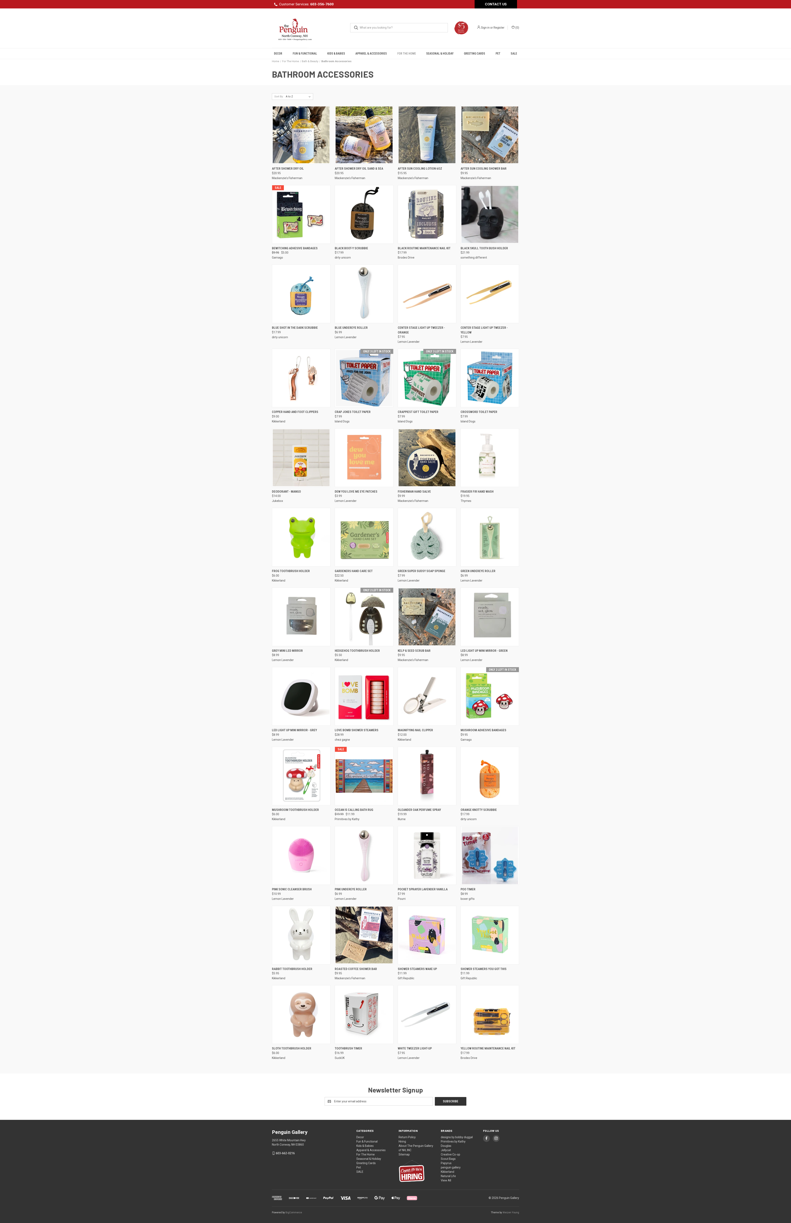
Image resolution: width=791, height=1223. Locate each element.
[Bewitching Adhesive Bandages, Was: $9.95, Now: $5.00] (301, 214)
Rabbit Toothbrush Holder (292, 969)
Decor (278, 53)
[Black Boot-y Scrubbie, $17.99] (364, 214)
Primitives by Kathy (453, 1141)
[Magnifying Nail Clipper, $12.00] (427, 696)
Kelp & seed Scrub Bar (414, 651)
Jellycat (446, 1150)
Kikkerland (447, 1171)
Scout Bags (448, 1158)
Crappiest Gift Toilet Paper (418, 412)
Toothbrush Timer (348, 1048)
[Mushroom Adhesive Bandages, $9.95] (489, 696)
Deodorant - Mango (286, 491)
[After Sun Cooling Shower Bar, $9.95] (489, 134)
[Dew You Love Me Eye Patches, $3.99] (364, 457)
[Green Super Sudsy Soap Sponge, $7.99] (427, 537)
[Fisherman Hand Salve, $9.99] (427, 457)
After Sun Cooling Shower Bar (484, 168)
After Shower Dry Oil (288, 168)
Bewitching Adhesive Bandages (295, 248)
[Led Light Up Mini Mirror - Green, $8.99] (489, 616)
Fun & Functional (305, 53)
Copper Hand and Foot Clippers (295, 412)
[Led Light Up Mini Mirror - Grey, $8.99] (301, 696)
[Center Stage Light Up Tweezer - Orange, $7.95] (427, 293)
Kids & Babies (336, 53)
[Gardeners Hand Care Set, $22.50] (364, 537)
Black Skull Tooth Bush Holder (484, 248)
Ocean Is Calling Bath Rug (354, 810)
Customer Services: (306, 4)
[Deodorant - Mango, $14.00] (301, 457)
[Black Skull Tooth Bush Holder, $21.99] (489, 214)
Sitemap (404, 1154)
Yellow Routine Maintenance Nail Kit (488, 1048)
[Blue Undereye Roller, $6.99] (364, 293)
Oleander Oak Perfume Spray (419, 810)
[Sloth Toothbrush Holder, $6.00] (301, 1014)
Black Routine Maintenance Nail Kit (424, 248)
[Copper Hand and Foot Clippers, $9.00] (301, 378)
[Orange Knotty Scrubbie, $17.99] (489, 775)
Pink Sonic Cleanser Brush (292, 889)
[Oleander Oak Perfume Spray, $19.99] (427, 775)
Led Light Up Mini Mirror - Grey (294, 730)
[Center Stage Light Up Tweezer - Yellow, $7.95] (489, 293)
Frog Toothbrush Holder (291, 571)
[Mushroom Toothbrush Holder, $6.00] (301, 775)
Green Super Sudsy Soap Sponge (421, 571)
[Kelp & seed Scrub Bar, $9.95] (427, 616)
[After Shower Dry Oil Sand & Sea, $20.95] (364, 134)
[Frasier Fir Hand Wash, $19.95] (489, 457)
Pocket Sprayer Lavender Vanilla (423, 889)
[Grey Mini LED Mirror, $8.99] (301, 616)
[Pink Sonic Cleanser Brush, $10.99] (301, 855)
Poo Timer (468, 889)
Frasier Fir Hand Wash (477, 491)
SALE (514, 53)
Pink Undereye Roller (351, 889)
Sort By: (278, 96)
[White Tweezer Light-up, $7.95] (427, 1014)
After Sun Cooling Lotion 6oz (420, 168)
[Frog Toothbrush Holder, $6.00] (301, 537)
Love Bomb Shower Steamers (356, 730)
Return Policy (407, 1137)
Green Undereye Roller (478, 571)
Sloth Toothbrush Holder (291, 1048)
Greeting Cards (474, 53)
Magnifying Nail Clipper (415, 730)
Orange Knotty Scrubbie (479, 810)
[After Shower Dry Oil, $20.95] (301, 134)
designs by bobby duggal (457, 1137)
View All (446, 1180)
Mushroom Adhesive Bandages (483, 730)
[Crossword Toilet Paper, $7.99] (489, 378)
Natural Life (448, 1176)
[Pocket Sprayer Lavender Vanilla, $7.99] (427, 855)
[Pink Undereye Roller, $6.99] (364, 855)
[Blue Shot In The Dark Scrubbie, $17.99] (301, 293)
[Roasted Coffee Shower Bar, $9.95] (364, 935)
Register (499, 27)
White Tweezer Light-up (415, 1048)
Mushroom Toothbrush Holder (295, 810)
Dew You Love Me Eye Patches (356, 491)
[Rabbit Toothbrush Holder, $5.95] (301, 935)
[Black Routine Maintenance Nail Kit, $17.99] (427, 214)
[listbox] (299, 96)
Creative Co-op (450, 1154)
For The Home (406, 53)
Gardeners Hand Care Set (354, 571)
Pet (498, 53)
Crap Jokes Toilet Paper (353, 412)
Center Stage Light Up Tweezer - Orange (421, 330)
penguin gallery (451, 1167)
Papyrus (446, 1163)
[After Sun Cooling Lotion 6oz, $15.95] (427, 134)
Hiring (402, 1141)
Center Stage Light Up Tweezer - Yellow (484, 330)
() (517, 27)
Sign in (485, 27)
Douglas (446, 1145)
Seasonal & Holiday (440, 53)
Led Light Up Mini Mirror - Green (484, 651)
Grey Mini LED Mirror (287, 651)
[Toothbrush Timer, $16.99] (364, 1014)
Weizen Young (511, 1212)
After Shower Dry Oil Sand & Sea (359, 168)
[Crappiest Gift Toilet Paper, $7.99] (427, 378)
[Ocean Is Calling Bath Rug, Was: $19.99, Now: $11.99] (364, 775)
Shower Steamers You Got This (484, 969)
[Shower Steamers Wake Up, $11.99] (427, 935)
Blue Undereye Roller (351, 328)
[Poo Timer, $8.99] (489, 855)
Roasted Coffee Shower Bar (356, 969)
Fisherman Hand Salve (414, 491)
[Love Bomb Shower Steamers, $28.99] (364, 696)
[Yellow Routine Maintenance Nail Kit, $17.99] (489, 1014)
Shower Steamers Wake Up (417, 969)
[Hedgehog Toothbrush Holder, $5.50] (364, 616)
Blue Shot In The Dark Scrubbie (295, 328)
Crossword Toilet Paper (479, 412)
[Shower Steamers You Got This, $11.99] (489, 935)
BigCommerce (294, 1212)
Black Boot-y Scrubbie (351, 248)
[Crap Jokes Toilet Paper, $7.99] (364, 378)
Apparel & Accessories (371, 53)
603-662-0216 (285, 1153)
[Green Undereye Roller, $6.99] (489, 537)
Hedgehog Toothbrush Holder (357, 651)
